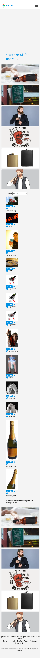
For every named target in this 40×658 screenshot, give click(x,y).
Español (19, 641)
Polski (26, 641)
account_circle (7, 208)
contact (13, 637)
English (5, 641)
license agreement (23, 637)
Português (33, 641)
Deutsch (12, 641)
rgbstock (10, 5)
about (20, 639)
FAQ (8, 637)
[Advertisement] (20, 30)
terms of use (35, 637)
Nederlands (19, 643)
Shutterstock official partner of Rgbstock (12, 649)
